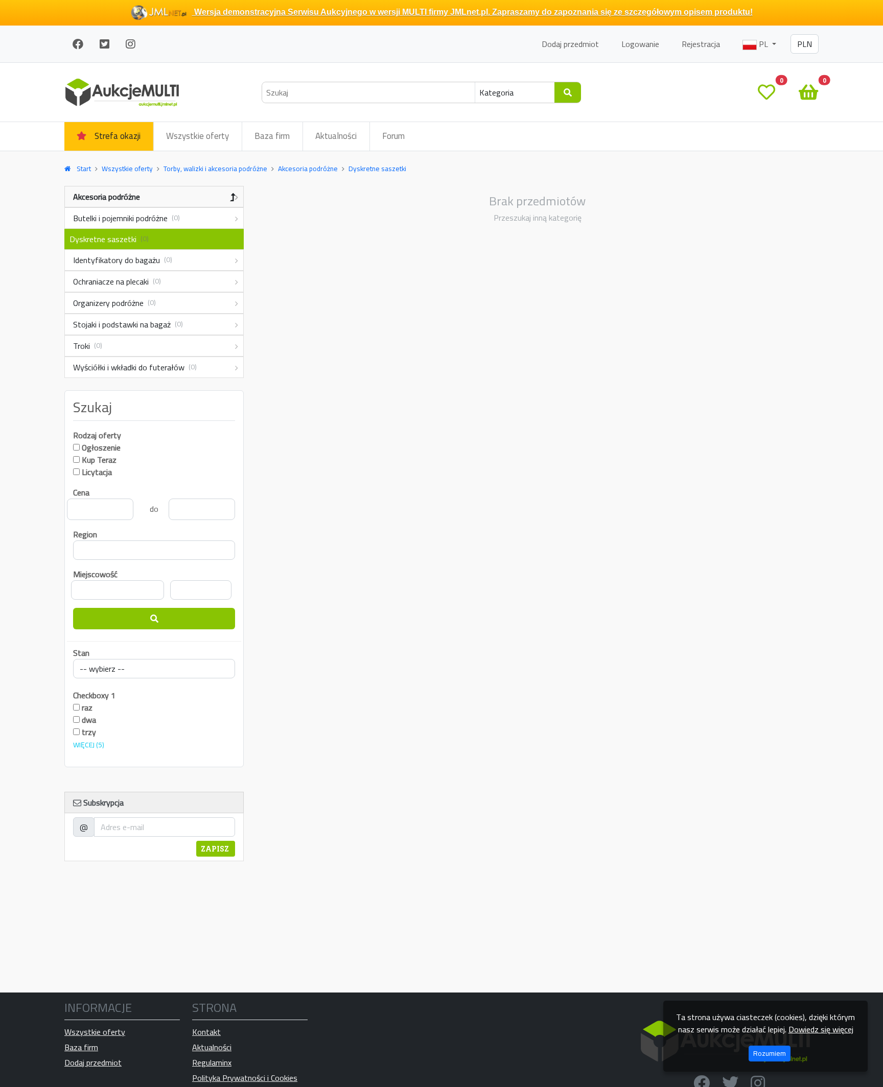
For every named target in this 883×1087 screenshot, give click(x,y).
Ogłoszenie (101, 447)
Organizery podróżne (114, 303)
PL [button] (763, 44)
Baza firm (272, 136)
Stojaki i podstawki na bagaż (128, 324)
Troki (87, 345)
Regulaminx (211, 1062)
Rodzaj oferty (97, 435)
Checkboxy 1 (94, 695)
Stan (81, 653)
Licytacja (97, 472)
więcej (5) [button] (88, 744)
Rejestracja (701, 44)
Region (85, 534)
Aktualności (336, 136)
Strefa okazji (118, 136)
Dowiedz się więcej (820, 1029)
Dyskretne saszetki (109, 239)
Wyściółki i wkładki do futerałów (135, 367)
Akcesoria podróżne (106, 196)
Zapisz (215, 849)
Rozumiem (769, 1053)
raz (86, 707)
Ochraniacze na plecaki (117, 281)
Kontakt (206, 1031)
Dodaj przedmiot (570, 44)
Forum (393, 136)
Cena (81, 492)
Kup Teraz (99, 460)
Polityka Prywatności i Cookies (244, 1077)
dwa (88, 720)
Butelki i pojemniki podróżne (126, 218)
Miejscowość (95, 574)
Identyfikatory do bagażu (122, 260)
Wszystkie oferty (197, 136)
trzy (88, 732)
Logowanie (640, 44)
